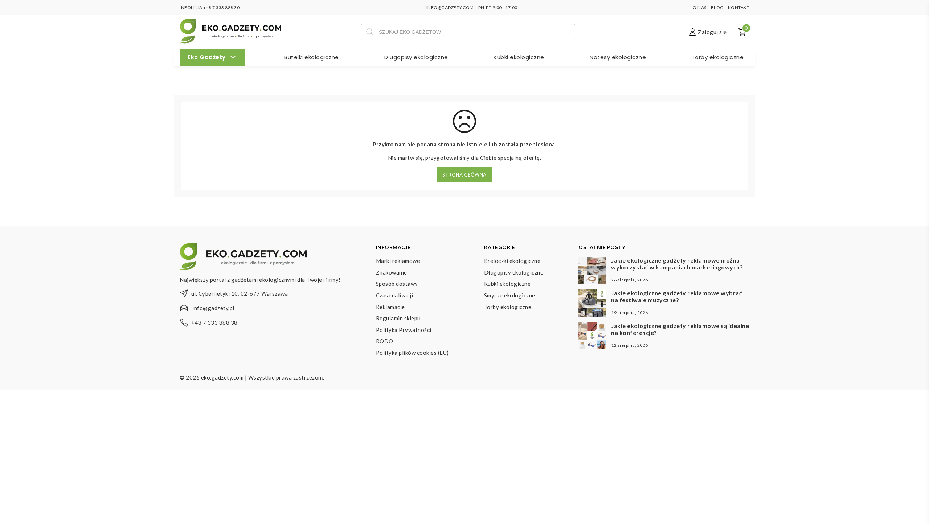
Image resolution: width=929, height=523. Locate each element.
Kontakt (739, 7)
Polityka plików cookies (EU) (412, 352)
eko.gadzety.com (222, 377)
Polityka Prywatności (403, 330)
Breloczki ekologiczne (512, 261)
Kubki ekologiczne (519, 57)
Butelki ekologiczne (311, 57)
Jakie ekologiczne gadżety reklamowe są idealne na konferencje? (680, 329)
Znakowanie (391, 272)
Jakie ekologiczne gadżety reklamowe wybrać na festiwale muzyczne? (676, 296)
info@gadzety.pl (213, 308)
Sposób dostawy (397, 283)
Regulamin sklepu (398, 318)
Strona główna (464, 175)
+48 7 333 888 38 (214, 322)
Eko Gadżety (207, 57)
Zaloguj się (712, 32)
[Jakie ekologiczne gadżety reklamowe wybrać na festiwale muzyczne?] (592, 304)
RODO (384, 341)
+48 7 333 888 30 (221, 7)
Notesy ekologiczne (618, 57)
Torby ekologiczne (718, 57)
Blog (717, 7)
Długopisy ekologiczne (416, 57)
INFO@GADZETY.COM (450, 7)
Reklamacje (390, 307)
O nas (700, 7)
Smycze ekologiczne (509, 295)
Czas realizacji (394, 295)
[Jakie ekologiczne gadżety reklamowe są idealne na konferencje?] (592, 336)
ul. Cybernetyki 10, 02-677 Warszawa (239, 293)
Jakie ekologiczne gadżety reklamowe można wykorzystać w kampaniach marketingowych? (677, 264)
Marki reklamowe (398, 261)
